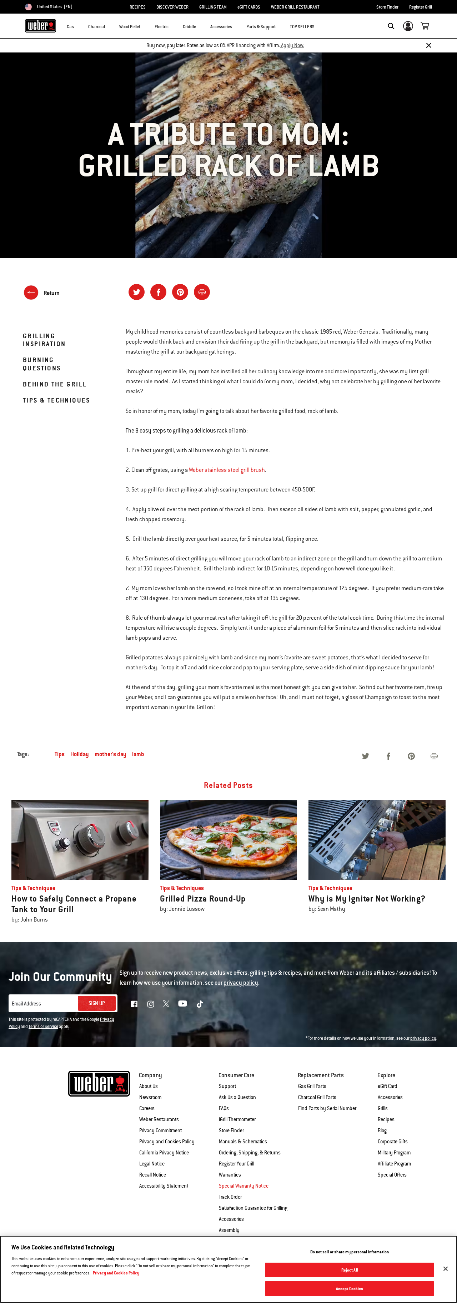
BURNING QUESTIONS (42, 364)
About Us (148, 1086)
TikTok (200, 1004)
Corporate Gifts (393, 1141)
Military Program (394, 1152)
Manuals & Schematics (243, 1141)
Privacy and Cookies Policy (167, 1141)
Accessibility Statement (163, 1186)
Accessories (390, 1097)
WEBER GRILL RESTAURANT (295, 7)
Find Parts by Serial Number (327, 1108)
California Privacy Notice (164, 1152)
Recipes (386, 1119)
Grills (383, 1108)
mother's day (110, 754)
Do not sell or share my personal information (349, 1251)
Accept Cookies (349, 1288)
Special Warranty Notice (243, 1186)
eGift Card (387, 1086)
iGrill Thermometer (237, 1119)
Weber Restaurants (159, 1119)
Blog (382, 1130)
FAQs (224, 1108)
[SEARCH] (391, 26)
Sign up (97, 1003)
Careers (147, 1108)
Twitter (166, 1003)
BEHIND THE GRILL (55, 384)
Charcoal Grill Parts (317, 1097)
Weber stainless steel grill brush (227, 470)
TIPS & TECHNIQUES (56, 400)
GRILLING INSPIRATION (44, 340)
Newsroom (150, 1097)
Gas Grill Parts (312, 1086)
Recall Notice (152, 1175)
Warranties (230, 1175)
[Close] (429, 45)
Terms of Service (43, 1026)
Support (227, 1086)
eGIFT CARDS (248, 7)
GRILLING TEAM (213, 7)
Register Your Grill (236, 1163)
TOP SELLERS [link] (302, 27)
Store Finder (387, 7)
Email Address (26, 1003)
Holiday (79, 754)
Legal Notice (152, 1163)
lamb (138, 754)
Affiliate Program (394, 1163)
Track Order (230, 1197)
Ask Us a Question (237, 1097)
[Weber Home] (40, 25)
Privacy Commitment (160, 1130)
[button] (78, 25)
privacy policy (423, 1038)
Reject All (349, 1270)
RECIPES (138, 7)
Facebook (134, 1004)
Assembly (229, 1230)
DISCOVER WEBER (172, 7)
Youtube (182, 1003)
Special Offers (392, 1175)
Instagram (150, 1004)
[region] (228, 1269)
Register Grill (420, 7)
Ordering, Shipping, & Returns (250, 1152)
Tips (60, 754)
